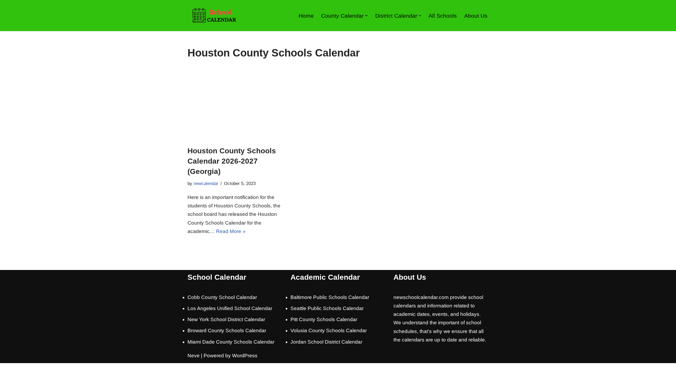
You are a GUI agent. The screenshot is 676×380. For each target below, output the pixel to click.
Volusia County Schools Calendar (328, 330)
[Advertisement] (338, 106)
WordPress (244, 355)
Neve (193, 355)
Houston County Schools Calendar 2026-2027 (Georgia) (231, 161)
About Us (475, 16)
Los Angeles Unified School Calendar (229, 308)
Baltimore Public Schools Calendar (329, 297)
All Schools (443, 16)
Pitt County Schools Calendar (323, 319)
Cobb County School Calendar (222, 297)
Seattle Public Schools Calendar (327, 308)
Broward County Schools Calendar (226, 330)
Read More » (231, 231)
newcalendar (206, 183)
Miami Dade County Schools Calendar (230, 342)
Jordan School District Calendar (326, 342)
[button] (366, 15)
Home (306, 16)
